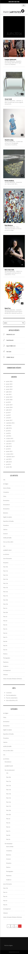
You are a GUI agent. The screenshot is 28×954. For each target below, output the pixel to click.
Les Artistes (6, 554)
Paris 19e (5, 604)
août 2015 (8, 443)
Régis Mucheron (9, 225)
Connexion (9, 692)
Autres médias (7, 488)
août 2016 (8, 425)
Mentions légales (8, 945)
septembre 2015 (10, 441)
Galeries (5, 529)
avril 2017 (8, 417)
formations (6, 525)
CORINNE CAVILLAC (10, 357)
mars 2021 (8, 394)
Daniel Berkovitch (9, 340)
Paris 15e (5, 587)
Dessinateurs (6, 504)
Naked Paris (8, 308)
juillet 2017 (9, 410)
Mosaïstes (5, 562)
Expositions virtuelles (8, 521)
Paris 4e (5, 624)
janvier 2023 (9, 389)
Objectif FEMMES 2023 (11, 346)
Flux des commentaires (11, 698)
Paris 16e (5, 591)
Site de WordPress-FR (11, 700)
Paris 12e (5, 575)
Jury (4, 546)
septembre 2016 (10, 423)
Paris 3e (5, 620)
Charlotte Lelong (9, 140)
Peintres (5, 653)
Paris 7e (5, 637)
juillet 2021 (9, 391)
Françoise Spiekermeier (10, 59)
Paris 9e (5, 645)
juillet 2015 (9, 446)
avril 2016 (8, 436)
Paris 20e (5, 612)
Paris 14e (5, 583)
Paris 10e (5, 566)
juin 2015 (8, 448)
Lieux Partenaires (7, 558)
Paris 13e (5, 579)
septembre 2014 (10, 456)
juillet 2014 (9, 461)
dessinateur (6, 500)
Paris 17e (5, 595)
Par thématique (8, 843)
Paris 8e (5, 641)
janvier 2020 (9, 399)
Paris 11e (5, 571)
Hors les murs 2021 (8, 542)
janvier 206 (9, 467)
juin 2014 (8, 464)
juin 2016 (8, 430)
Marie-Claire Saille (9, 270)
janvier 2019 (9, 404)
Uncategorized (7, 670)
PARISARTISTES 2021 (10, 334)
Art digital (5, 484)
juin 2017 (8, 412)
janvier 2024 (9, 386)
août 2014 (8, 459)
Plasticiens (5, 662)
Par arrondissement (10, 770)
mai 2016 (8, 433)
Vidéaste (5, 674)
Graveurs (5, 533)
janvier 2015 (9, 451)
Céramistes (6, 492)
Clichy (4, 496)
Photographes (6, 658)
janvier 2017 (9, 420)
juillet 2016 (9, 428)
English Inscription (7, 517)
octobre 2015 (9, 438)
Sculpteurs (5, 666)
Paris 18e (5, 600)
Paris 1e (5, 608)
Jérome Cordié (8, 99)
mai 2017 (8, 415)
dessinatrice (6, 508)
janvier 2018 (9, 407)
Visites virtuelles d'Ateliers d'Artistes (12, 678)
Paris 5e (5, 629)
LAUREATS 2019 (7, 550)
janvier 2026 (9, 381)
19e (4, 479)
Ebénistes (5, 513)
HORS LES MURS (7, 537)
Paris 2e (5, 616)
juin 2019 (8, 402)
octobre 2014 (9, 454)
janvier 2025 (9, 384)
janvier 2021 (9, 397)
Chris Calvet (8, 351)
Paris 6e (5, 633)
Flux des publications (11, 695)
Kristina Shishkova (9, 181)
